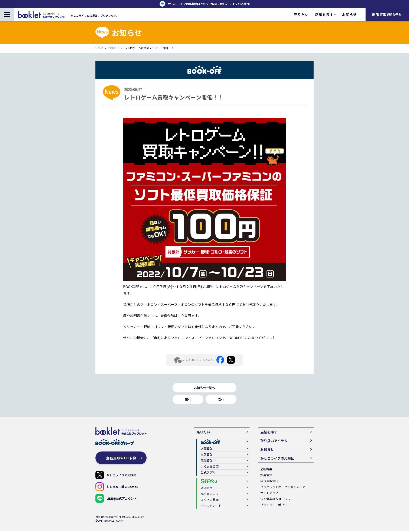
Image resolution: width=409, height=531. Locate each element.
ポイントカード (211, 506)
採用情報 (266, 475)
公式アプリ (208, 472)
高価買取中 (208, 460)
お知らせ (113, 48)
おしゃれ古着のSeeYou (122, 487)
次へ (221, 399)
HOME (99, 48)
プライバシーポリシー (275, 505)
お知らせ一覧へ (204, 387)
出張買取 (207, 454)
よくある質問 (210, 466)
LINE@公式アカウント (122, 498)
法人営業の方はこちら (275, 499)
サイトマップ (269, 493)
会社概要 (266, 469)
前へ (188, 399)
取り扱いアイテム (273, 440)
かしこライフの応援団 (121, 475)
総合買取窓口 (269, 481)
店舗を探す (268, 431)
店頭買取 (207, 448)
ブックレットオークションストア (282, 487)
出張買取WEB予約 (387, 14)
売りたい (301, 14)
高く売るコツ (210, 494)
